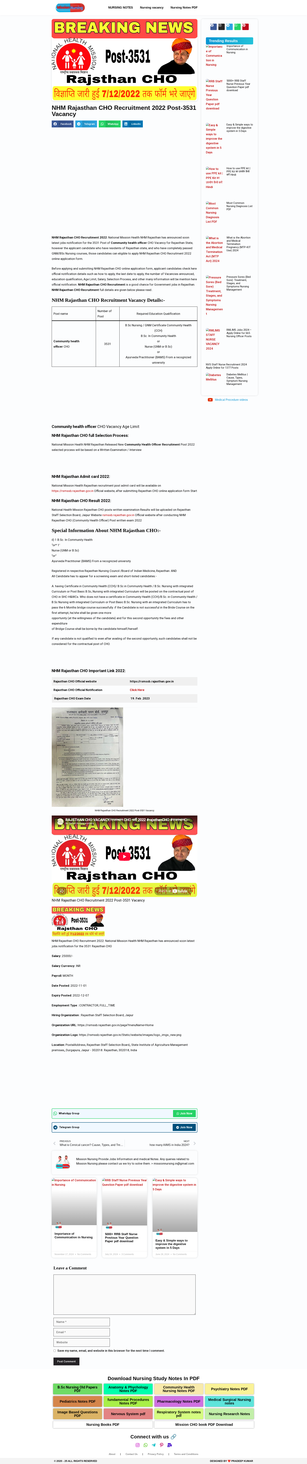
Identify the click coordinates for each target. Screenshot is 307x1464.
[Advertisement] (124, 157)
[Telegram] (229, 27)
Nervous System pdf (128, 1414)
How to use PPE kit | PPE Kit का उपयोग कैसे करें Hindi (238, 171)
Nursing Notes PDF (184, 7)
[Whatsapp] (237, 27)
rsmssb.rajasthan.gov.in (118, 515)
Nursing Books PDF (102, 1425)
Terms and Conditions (186, 1454)
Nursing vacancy (151, 7)
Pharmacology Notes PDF (178, 1401)
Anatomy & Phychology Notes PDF (128, 1389)
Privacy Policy (156, 1454)
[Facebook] (213, 27)
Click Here (137, 690)
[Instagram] (221, 27)
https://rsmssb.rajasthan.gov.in (73, 491)
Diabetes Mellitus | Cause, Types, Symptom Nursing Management (237, 379)
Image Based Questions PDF (77, 1414)
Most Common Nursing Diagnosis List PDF (239, 206)
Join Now (186, 1113)
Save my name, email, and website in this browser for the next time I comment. (111, 1350)
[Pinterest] (245, 27)
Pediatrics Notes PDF (78, 1401)
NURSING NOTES (120, 7)
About (112, 1454)
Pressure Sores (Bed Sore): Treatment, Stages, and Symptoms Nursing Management (239, 283)
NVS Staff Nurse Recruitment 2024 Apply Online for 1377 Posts (226, 366)
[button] (63, 123)
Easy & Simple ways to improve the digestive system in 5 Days (171, 1244)
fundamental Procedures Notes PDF (128, 1401)
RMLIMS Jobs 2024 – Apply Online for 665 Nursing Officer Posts (239, 333)
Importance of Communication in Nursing (74, 1235)
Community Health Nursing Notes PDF (179, 1389)
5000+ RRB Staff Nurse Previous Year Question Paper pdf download (121, 1237)
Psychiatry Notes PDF (229, 1389)
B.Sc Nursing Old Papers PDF (78, 1389)
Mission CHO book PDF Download (204, 1425)
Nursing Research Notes (229, 1414)
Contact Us (132, 1454)
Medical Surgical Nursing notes (229, 1401)
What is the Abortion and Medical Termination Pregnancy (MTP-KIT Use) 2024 (239, 244)
